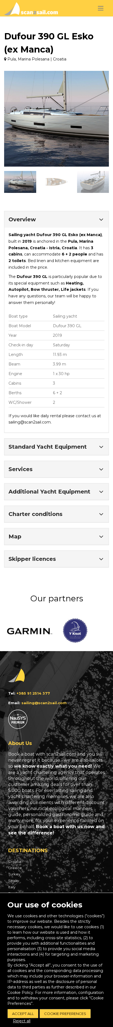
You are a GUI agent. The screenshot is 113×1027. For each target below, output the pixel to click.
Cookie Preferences (65, 1013)
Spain (13, 880)
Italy (11, 887)
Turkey (14, 874)
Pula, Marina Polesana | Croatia (36, 59)
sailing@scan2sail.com (30, 422)
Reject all (21, 1021)
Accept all (23, 1013)
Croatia (14, 861)
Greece (15, 868)
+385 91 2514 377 (33, 693)
